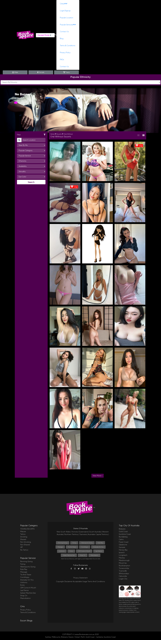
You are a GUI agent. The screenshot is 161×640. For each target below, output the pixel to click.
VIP (21, 547)
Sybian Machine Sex (28, 593)
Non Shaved (25, 545)
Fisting (22, 564)
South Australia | (95, 532)
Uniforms (23, 582)
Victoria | (75, 532)
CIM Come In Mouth (28, 588)
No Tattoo (24, 550)
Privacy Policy (65, 52)
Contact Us (64, 31)
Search (31, 182)
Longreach (123, 555)
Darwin (71, 637)
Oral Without (68, 134)
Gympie (122, 547)
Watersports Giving (27, 567)
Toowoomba (124, 568)
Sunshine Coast (125, 534)
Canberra (99, 637)
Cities (62, 4)
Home (52, 134)
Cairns (121, 539)
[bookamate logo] (25, 35)
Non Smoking (25, 542)
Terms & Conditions (67, 45)
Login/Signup (65, 11)
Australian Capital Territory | (98, 534)
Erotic (22, 585)
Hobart (77, 637)
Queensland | (84, 532)
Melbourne (56, 637)
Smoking (23, 537)
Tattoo (23, 534)
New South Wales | (64, 532)
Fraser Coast (123, 542)
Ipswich (122, 552)
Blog (61, 38)
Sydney (48, 637)
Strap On (23, 596)
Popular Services (66, 25)
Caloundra (123, 576)
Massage (23, 572)
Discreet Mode (43, 35)
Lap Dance (24, 590)
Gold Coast (123, 531)
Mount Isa (122, 563)
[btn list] (138, 135)
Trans (67, 72)
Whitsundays (124, 573)
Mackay (122, 558)
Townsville (123, 571)
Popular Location (66, 18)
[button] (55, 35)
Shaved (23, 539)
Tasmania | (83, 534)
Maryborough (124, 560)
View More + (97, 476)
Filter (19, 135)
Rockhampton (124, 566)
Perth (83, 637)
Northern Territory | (71, 534)
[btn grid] (143, 135)
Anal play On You (27, 580)
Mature (23, 531)
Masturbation (25, 598)
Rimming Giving (26, 561)
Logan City (123, 579)
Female (41, 72)
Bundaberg (123, 537)
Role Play (23, 569)
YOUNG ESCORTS (27, 529)
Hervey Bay (123, 550)
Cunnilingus (24, 577)
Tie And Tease (25, 575)
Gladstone (123, 545)
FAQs (62, 59)
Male (16, 72)
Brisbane (122, 529)
